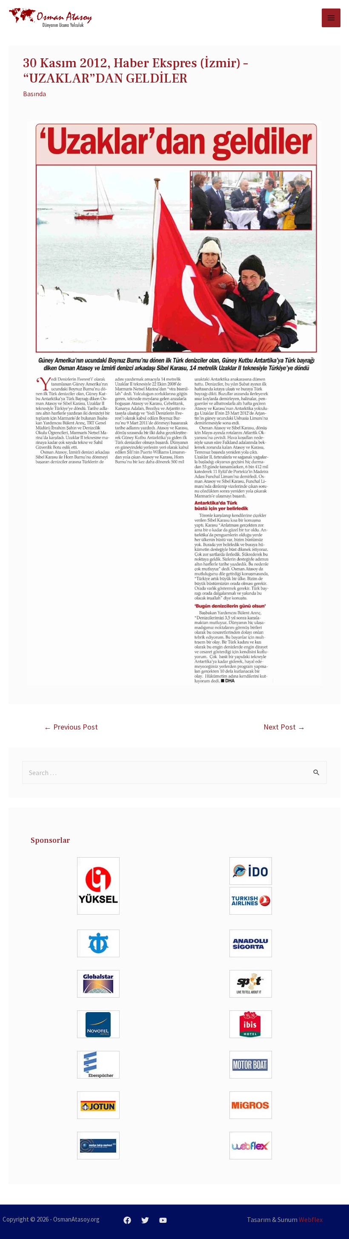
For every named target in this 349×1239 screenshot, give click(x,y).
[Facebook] (127, 1220)
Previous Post (71, 727)
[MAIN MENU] (331, 18)
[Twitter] (145, 1220)
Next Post (284, 727)
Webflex (311, 1219)
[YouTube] (163, 1220)
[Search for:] (174, 772)
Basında (34, 93)
